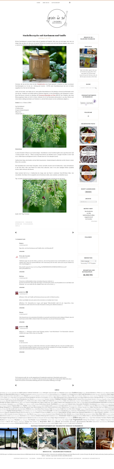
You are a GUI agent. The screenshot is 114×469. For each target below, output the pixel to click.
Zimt (49, 421)
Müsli (36, 409)
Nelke (51, 409)
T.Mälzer (87, 417)
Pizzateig (26, 412)
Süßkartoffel (81, 417)
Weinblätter (2, 421)
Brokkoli (64, 394)
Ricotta (25, 414)
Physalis (88, 410)
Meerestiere (45, 407)
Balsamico (62, 392)
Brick (51, 394)
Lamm (42, 405)
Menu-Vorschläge (70, 407)
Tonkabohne (44, 420)
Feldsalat (2, 399)
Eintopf (70, 397)
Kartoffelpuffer (3, 404)
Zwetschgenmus (12, 423)
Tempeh (9, 419)
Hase (97, 400)
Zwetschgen (111, 421)
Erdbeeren (86, 397)
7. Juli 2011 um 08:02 (23, 328)
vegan (56, 423)
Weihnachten (108, 419)
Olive (70, 409)
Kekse (21, 404)
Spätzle (30, 417)
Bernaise (84, 392)
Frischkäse (51, 399)
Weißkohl (8, 421)
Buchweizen (104, 394)
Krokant (98, 404)
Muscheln (20, 409)
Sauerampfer (17, 415)
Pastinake (27, 410)
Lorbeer (87, 406)
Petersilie (50, 410)
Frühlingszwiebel (71, 399)
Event (101, 397)
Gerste (112, 399)
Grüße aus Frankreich (48, 400)
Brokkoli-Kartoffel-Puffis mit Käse (88, 135)
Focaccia (35, 399)
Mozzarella (11, 409)
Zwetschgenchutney (4, 423)
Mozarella (6, 409)
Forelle (42, 399)
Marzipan (21, 407)
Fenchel (6, 399)
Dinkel (38, 397)
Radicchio (81, 412)
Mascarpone (27, 407)
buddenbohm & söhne (89, 215)
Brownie (93, 394)
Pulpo (52, 412)
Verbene (85, 420)
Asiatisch (41, 392)
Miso (100, 407)
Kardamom (29, 222)
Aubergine (45, 392)
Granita (25, 400)
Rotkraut (73, 414)
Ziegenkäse (43, 421)
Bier (96, 392)
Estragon (96, 397)
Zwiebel (17, 423)
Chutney (85, 395)
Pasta (20, 410)
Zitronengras (73, 421)
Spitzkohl (25, 417)
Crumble (1, 397)
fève (38, 423)
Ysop (38, 421)
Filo (15, 399)
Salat (100, 414)
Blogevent (2, 394)
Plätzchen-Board (32, 412)
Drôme (46, 397)
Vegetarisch (77, 419)
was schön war (65, 423)
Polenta (38, 412)
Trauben (59, 419)
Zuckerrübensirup (103, 421)
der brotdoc (88, 219)
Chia (61, 395)
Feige (112, 397)
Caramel (46, 395)
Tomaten (38, 419)
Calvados (38, 395)
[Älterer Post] (73, 232)
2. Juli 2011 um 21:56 (23, 278)
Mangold (6, 407)
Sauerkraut (23, 415)
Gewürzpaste (2, 400)
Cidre (88, 395)
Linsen (79, 406)
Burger (1, 395)
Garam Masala (88, 399)
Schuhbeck (69, 415)
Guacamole (56, 400)
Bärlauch (26, 396)
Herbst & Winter (5, 402)
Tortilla (52, 419)
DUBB (18, 397)
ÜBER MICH (46, 2)
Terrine (12, 419)
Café (29, 395)
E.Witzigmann (51, 397)
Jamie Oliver (51, 402)
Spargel (10, 417)
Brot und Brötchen (85, 394)
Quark (60, 412)
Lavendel (61, 406)
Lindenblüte (74, 405)
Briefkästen (55, 394)
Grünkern (40, 400)
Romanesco (39, 414)
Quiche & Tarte (67, 412)
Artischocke (35, 392)
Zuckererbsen (96, 421)
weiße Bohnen (72, 423)
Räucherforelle (89, 414)
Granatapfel (20, 400)
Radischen (93, 412)
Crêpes (8, 397)
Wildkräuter (15, 421)
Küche (21, 405)
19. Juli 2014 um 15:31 (23, 342)
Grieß (32, 400)
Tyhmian (67, 419)
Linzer (83, 405)
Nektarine (47, 409)
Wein (113, 419)
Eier (55, 397)
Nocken (58, 409)
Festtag (10, 399)
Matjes (32, 407)
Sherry (106, 415)
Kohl (66, 404)
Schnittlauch (52, 415)
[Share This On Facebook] (68, 222)
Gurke (64, 400)
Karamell (91, 402)
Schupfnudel (75, 415)
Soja (1, 417)
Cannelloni (42, 395)
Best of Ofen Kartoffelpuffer (88, 173)
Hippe (18, 402)
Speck (13, 417)
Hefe (106, 400)
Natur (39, 409)
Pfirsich (80, 410)
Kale (80, 402)
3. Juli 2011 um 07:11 (23, 293)
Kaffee (75, 402)
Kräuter (103, 404)
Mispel (103, 407)
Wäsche (35, 421)
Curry (15, 397)
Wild (12, 421)
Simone (21, 312)
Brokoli (67, 394)
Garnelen (94, 399)
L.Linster (30, 405)
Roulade (77, 414)
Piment (98, 410)
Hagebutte (78, 400)
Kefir (18, 404)
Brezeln (47, 394)
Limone (70, 405)
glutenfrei (43, 423)
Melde (56, 407)
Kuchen (106, 404)
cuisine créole (31, 423)
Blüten (19, 394)
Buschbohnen (7, 395)
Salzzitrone (3, 415)
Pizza (22, 412)
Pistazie (18, 412)
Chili (73, 396)
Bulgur (112, 394)
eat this (89, 213)
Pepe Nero (35, 410)
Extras (105, 397)
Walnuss (102, 420)
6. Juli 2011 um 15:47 (23, 314)
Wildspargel (21, 421)
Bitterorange (103, 392)
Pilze (95, 410)
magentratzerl (89, 217)
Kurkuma (14, 406)
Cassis (54, 395)
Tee (6, 419)
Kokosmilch (79, 404)
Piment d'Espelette (105, 410)
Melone (64, 407)
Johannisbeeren (69, 402)
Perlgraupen (40, 410)
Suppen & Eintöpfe (60, 417)
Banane (67, 392)
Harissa (87, 400)
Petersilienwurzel (57, 410)
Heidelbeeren (111, 400)
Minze (92, 407)
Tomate (33, 420)
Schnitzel (57, 415)
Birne (98, 392)
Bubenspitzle (98, 394)
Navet (42, 409)
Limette (66, 406)
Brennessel (43, 394)
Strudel (45, 417)
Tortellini (49, 419)
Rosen (44, 414)
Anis (18, 392)
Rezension (15, 414)
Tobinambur (25, 419)
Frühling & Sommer (61, 399)
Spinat (21, 417)
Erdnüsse (92, 397)
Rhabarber (20, 414)
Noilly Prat (63, 409)
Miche (88, 407)
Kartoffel (104, 402)
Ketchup (37, 404)
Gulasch (61, 400)
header (47, 423)
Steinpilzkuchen (41, 84)
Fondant (39, 399)
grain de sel (22, 292)
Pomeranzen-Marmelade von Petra (47, 95)
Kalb (78, 402)
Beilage (80, 392)
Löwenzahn (92, 405)
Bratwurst (39, 394)
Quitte (77, 412)
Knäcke (59, 404)
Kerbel (32, 404)
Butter (11, 395)
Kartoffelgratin (110, 402)
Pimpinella (2, 412)
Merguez (80, 407)
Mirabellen (96, 407)
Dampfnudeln (22, 397)
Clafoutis (91, 395)
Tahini (90, 417)
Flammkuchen (23, 399)
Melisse (60, 407)
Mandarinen (105, 405)
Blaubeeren (108, 392)
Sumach (49, 417)
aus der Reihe (24, 423)
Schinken (38, 415)
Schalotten (33, 415)
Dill (36, 397)
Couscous (100, 396)
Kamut (83, 402)
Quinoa (74, 412)
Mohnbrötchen (111, 407)
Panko (5, 410)
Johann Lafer (61, 402)
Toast (21, 419)
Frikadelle (46, 399)
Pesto (44, 410)
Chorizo (81, 395)
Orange (78, 409)
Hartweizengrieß (92, 400)
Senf (88, 415)
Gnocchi (8, 400)
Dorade (42, 397)
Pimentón (112, 410)
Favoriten (108, 397)
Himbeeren (14, 402)
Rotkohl (69, 414)
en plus (35, 423)
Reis (6, 414)
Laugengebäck (55, 405)
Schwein (80, 415)
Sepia (91, 415)
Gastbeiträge (99, 399)
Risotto (32, 414)
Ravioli (106, 412)
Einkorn (66, 397)
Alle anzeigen (94, 221)
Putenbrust (56, 412)
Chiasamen (64, 395)
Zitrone (57, 421)
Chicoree (69, 395)
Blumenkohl (9, 394)
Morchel (1, 409)
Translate (93, 263)
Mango (2, 407)
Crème (5, 397)
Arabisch (30, 392)
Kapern (87, 402)
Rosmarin (58, 414)
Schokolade (62, 415)
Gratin (29, 400)
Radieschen (87, 412)
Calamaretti (33, 395)
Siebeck (110, 415)
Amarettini (14, 392)
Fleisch (31, 399)
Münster (33, 409)
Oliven (73, 409)
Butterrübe (21, 395)
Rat (103, 412)
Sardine (12, 415)
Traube (56, 419)
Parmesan (15, 410)
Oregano (97, 409)
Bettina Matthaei (90, 392)
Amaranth (10, 392)
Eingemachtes (19, 222)
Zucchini (89, 421)
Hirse (21, 402)
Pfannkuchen (64, 410)
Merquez (85, 407)
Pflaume (84, 410)
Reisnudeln (10, 414)
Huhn (35, 402)
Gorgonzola (14, 400)
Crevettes (111, 395)
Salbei (104, 414)
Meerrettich (51, 407)
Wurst (31, 421)
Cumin (12, 397)
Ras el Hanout (98, 412)
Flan (28, 399)
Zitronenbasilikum (65, 421)
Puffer (49, 412)
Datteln (28, 397)
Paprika (9, 410)
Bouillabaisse (34, 394)
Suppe (52, 417)
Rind (28, 414)
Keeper (14, 404)
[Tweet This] (70, 222)
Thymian (17, 420)
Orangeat (82, 409)
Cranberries (106, 395)
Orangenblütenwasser (90, 409)
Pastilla (23, 410)
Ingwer (42, 402)
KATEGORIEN (55, 2)
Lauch (50, 406)
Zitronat (53, 421)
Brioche (59, 394)
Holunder (28, 402)
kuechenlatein (89, 211)
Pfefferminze (74, 410)
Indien (38, 402)
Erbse (82, 397)
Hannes (21, 243)
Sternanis (41, 417)
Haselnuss (101, 400)
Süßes (75, 417)
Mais (96, 406)
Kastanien (10, 404)
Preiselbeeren (43, 412)
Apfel (20, 392)
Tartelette (104, 417)
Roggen (35, 414)
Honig (32, 402)
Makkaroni (100, 405)
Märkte (24, 409)
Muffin (16, 409)
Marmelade (18, 224)
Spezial (17, 417)
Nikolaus (54, 409)
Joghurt (56, 402)
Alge (6, 392)
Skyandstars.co (95, 458)
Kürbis (25, 406)
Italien (46, 402)
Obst (67, 409)
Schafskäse (28, 415)
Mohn (106, 407)
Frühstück (79, 399)
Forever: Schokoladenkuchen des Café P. (88, 153)
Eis (73, 397)
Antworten (21, 251)
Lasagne (46, 406)
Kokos (74, 404)
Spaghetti (5, 417)
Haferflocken (72, 400)
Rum (84, 414)
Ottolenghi (111, 409)
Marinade (11, 407)
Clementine (95, 395)
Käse (18, 406)
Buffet (108, 394)
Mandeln (111, 406)
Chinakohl (76, 395)
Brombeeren (72, 394)
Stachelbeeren (28, 224)
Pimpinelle (7, 412)
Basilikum (75, 392)
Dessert (32, 397)
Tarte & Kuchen (97, 417)
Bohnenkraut (28, 394)
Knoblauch (54, 404)
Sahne (97, 414)
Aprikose (25, 392)
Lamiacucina (38, 405)
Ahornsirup (2, 392)
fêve (40, 423)
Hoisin (24, 402)
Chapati (58, 395)
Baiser (58, 392)
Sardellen (8, 415)
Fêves (83, 399)
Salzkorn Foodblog (110, 414)
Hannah (82, 400)
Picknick (92, 410)
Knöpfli (63, 404)
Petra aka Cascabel (24, 256)
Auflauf (50, 392)
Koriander (86, 404)
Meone (76, 407)
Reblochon (2, 414)
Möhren (28, 409)
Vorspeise (97, 419)
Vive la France (91, 420)
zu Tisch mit (79, 423)
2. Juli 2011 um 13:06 (23, 245)
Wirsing (27, 421)
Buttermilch (16, 395)
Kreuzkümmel (93, 404)
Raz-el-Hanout (111, 412)
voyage (60, 423)
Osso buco (102, 409)
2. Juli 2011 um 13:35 (23, 257)
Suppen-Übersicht (69, 417)
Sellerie (85, 415)
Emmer (76, 397)
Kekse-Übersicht (27, 404)
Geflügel (108, 399)
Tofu (29, 420)
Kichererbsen (42, 404)
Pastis (31, 410)
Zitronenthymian (81, 421)
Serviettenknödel (96, 415)
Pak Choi (2, 410)
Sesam (103, 415)
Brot (77, 394)
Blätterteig (15, 394)
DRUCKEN (88, 192)
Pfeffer (69, 410)
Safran (93, 414)
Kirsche (48, 404)
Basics (70, 392)
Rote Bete (64, 414)
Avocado (54, 392)
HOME (38, 2)
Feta (13, 399)
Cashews (51, 395)
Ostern (106, 409)
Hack (68, 400)
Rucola (81, 414)
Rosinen (53, 414)
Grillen (35, 400)
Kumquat (9, 405)
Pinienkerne (13, 412)
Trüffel (63, 419)
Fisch (18, 399)
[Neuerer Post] (16, 232)
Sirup (113, 415)
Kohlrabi (70, 404)
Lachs (33, 406)
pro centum (51, 423)
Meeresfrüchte (38, 407)
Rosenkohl (48, 414)
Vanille (17, 225)
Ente (79, 397)
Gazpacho (104, 399)
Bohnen (23, 394)
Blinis (112, 392)
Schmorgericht (45, 415)
